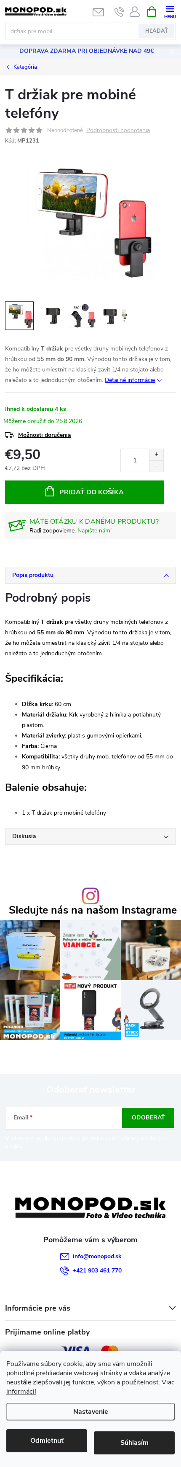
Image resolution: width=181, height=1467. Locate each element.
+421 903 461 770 (97, 1271)
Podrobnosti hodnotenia (118, 130)
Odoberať (148, 1118)
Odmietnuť (47, 1440)
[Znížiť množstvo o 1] (156, 466)
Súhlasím (134, 1442)
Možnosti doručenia (44, 435)
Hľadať (156, 31)
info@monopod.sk (97, 1256)
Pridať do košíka (91, 492)
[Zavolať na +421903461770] (119, 11)
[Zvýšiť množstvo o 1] (156, 454)
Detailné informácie (130, 380)
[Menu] (170, 11)
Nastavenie (90, 1411)
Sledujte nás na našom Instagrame (93, 910)
